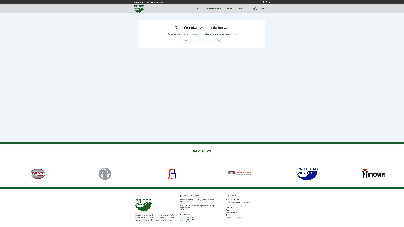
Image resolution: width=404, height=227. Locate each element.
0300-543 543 (139, 2)
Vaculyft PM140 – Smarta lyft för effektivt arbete (198, 200)
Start (199, 9)
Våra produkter (214, 9)
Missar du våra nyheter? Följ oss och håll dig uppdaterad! (197, 207)
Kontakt (243, 9)
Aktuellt (231, 9)
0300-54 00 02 (231, 212)
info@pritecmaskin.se (234, 217)
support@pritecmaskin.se (154, 2)
